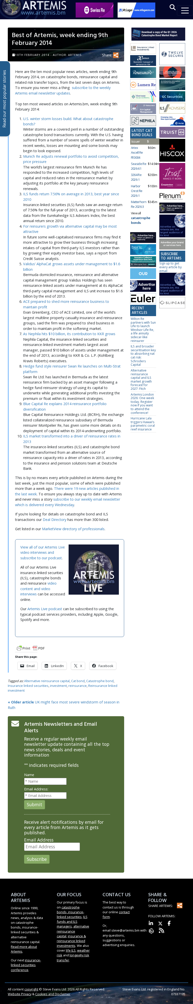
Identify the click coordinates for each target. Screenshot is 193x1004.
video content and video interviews (38, 588)
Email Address (39, 840)
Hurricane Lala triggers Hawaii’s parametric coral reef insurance (143, 423)
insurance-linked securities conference (26, 965)
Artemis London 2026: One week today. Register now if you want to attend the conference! (142, 403)
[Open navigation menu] (185, 11)
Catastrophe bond (100, 681)
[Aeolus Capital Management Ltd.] (143, 60)
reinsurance (77, 685)
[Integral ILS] (172, 85)
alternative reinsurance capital (73, 931)
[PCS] (172, 120)
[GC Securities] (172, 96)
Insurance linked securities (28, 685)
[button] (173, 7)
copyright (31, 989)
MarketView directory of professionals (73, 528)
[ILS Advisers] (172, 108)
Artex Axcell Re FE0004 (137, 152)
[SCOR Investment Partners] (143, 273)
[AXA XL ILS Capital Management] (143, 109)
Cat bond (78, 681)
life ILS (71, 950)
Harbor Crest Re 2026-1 (136, 191)
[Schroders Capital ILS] (172, 72)
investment (58, 685)
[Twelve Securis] (172, 54)
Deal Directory (54, 519)
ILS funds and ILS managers (72, 922)
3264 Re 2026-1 (136, 177)
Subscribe (37, 859)
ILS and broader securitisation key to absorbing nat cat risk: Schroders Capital (143, 355)
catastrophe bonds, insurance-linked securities (70, 912)
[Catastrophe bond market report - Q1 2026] (158, 33)
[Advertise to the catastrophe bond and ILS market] (172, 244)
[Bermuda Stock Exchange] (143, 249)
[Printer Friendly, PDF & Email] (30, 648)
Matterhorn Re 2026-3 (139, 204)
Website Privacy (19, 994)
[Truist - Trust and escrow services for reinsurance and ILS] (172, 132)
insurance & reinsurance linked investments (71, 941)
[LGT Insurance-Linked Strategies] (143, 84)
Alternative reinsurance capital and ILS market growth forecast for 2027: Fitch (141, 379)
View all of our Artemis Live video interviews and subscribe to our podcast (42, 552)
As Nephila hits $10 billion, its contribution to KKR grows (69, 333)
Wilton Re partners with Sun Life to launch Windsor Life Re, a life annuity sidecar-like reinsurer (143, 330)
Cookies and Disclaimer (52, 994)
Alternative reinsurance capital (47, 681)
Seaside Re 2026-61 (139, 166)
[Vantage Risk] (143, 97)
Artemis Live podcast (44, 608)
